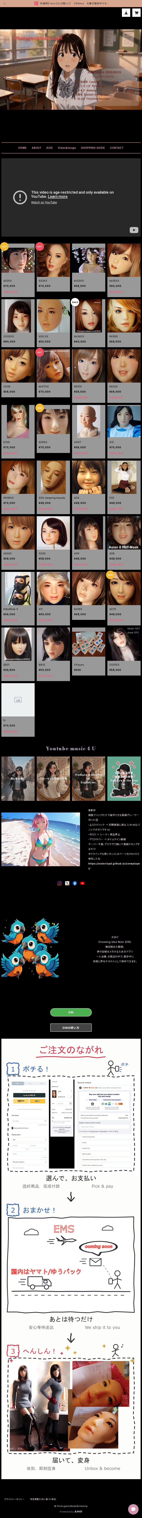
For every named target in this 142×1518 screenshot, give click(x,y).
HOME (22, 147)
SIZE (49, 147)
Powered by (67, 1511)
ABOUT (36, 147)
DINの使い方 (71, 1028)
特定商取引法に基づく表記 (43, 1499)
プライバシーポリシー (14, 1499)
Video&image (67, 147)
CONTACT (117, 147)
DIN (71, 1012)
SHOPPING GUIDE (93, 147)
